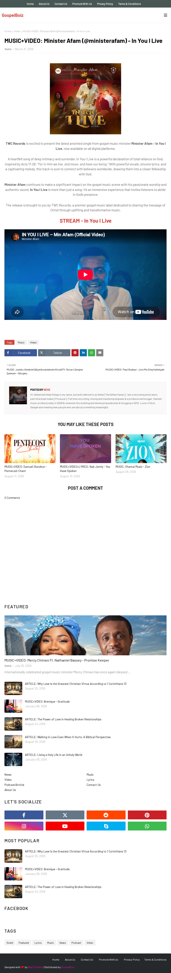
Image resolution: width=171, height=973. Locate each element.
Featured (24, 942)
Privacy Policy (105, 3)
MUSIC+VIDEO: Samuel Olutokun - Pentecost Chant (25, 469)
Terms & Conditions (129, 3)
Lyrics (90, 779)
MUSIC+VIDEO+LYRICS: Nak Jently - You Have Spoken (85, 469)
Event (10, 942)
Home (30, 3)
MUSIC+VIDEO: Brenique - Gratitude (47, 701)
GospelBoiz (12, 15)
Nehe (8, 49)
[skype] (106, 826)
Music (21, 342)
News (7, 774)
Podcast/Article (14, 785)
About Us (44, 3)
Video (17, 31)
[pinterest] (147, 815)
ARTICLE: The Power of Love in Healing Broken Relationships (63, 719)
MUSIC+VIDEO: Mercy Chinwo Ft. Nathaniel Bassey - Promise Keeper (56, 660)
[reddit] (106, 815)
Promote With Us (82, 3)
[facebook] (23, 815)
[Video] (85, 635)
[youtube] (65, 826)
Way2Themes (35, 967)
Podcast (76, 942)
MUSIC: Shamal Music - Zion (133, 466)
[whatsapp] (147, 826)
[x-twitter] (65, 815)
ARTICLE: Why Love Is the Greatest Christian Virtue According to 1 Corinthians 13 (75, 684)
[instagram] (23, 826)
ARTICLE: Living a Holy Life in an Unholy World (53, 755)
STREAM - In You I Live (86, 220)
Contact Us (61, 3)
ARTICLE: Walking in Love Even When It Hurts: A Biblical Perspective (68, 737)
